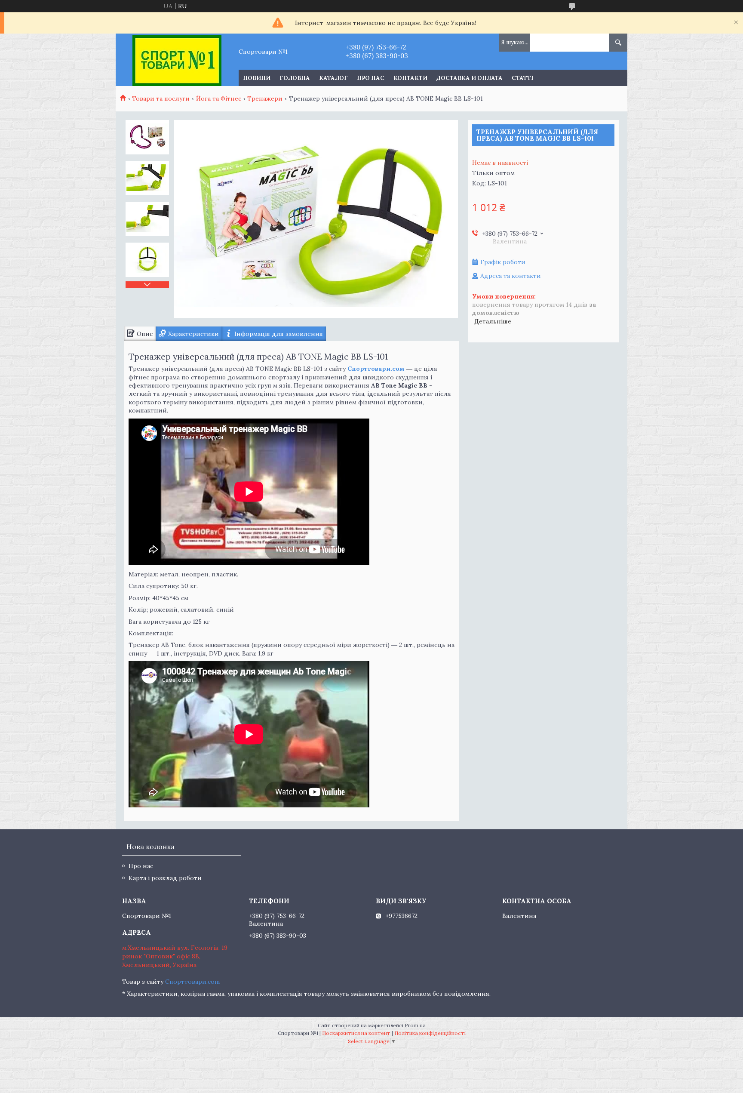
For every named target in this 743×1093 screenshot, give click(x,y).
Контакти (410, 78)
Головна (294, 78)
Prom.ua (415, 1025)
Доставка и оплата (469, 78)
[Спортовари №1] (177, 60)
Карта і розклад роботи (165, 878)
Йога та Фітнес (218, 98)
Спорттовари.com (192, 981)
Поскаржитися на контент (356, 1033)
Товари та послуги (161, 98)
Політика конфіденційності (430, 1033)
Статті (523, 78)
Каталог (333, 78)
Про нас (370, 78)
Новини (256, 78)
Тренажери (264, 98)
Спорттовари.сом (376, 369)
